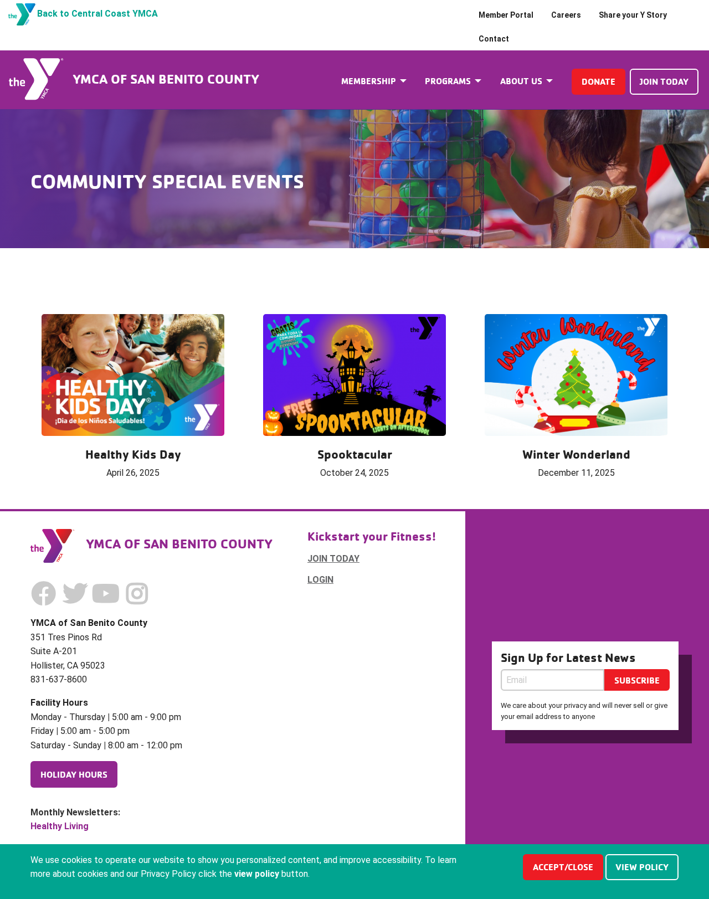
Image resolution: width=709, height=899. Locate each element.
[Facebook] (43, 594)
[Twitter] (74, 594)
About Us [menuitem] (521, 80)
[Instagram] (137, 594)
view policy (642, 866)
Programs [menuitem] (448, 80)
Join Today (664, 81)
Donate (598, 81)
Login (320, 579)
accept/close (563, 866)
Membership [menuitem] (368, 80)
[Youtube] (106, 594)
